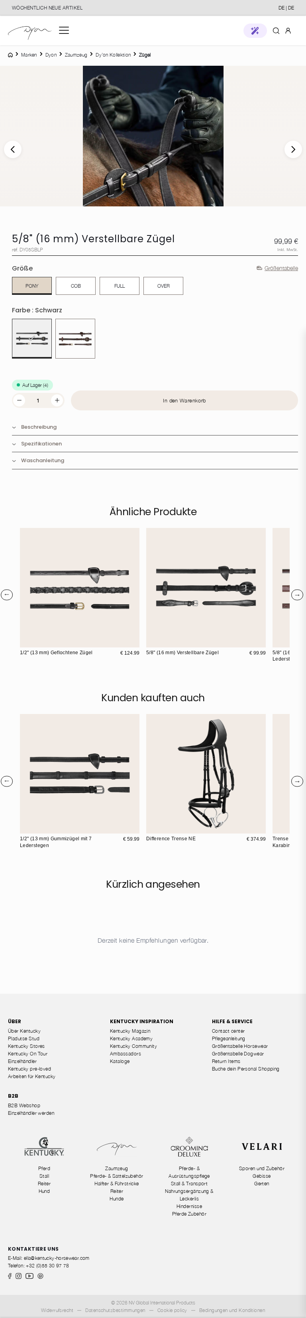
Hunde (117, 1199)
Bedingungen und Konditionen (232, 1310)
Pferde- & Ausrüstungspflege (189, 1172)
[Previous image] (13, 149)
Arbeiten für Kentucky (32, 1076)
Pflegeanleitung (228, 1038)
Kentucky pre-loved (29, 1069)
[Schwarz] (32, 339)
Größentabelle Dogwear (238, 1054)
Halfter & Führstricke (116, 1184)
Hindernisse (189, 1206)
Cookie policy (172, 1310)
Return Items (226, 1061)
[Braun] (75, 339)
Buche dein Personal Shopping (246, 1069)
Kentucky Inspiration (141, 1021)
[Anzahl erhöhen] (57, 400)
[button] (255, 31)
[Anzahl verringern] (19, 400)
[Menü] (64, 30)
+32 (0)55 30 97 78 (47, 1266)
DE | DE (286, 8)
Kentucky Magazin (130, 1031)
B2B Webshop (24, 1105)
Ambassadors (125, 1054)
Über (14, 1021)
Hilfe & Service (232, 1021)
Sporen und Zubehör (261, 1168)
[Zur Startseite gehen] (30, 30)
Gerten (261, 1184)
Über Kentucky (24, 1031)
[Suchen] (276, 30)
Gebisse (262, 1176)
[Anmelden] (288, 30)
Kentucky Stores (26, 1046)
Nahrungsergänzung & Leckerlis (189, 1195)
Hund (44, 1191)
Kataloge (120, 1061)
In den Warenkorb (184, 400)
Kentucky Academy (131, 1038)
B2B (13, 1095)
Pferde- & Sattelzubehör (116, 1176)
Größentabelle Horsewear (240, 1046)
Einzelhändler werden (31, 1113)
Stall (44, 1176)
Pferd (44, 1168)
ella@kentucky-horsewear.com (57, 1258)
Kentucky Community (133, 1046)
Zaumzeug (116, 1168)
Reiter (44, 1184)
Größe (22, 268)
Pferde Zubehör (189, 1214)
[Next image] (293, 149)
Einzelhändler (22, 1061)
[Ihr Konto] (288, 30)
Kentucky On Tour (27, 1054)
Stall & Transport (189, 1184)
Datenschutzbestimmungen (115, 1310)
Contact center (228, 1031)
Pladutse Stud (23, 1038)
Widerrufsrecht (57, 1310)
